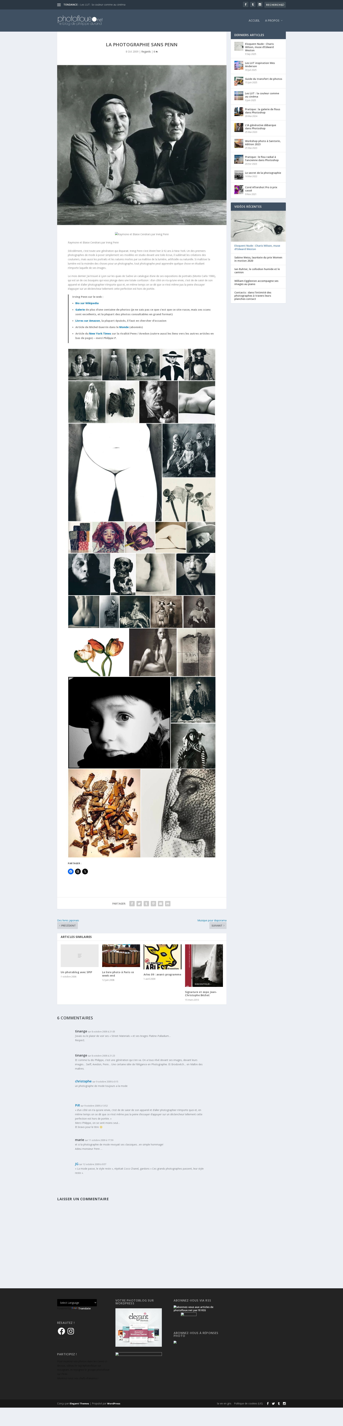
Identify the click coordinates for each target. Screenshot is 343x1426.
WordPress (113, 1403)
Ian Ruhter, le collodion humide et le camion (257, 271)
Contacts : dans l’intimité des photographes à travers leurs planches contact (252, 296)
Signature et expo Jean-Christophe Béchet (201, 993)
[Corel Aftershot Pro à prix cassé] (238, 189)
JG (76, 1164)
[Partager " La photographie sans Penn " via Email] (160, 903)
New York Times (100, 333)
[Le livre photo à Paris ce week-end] (121, 955)
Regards (146, 51)
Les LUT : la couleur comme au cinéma (102, 4)
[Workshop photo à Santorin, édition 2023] (238, 143)
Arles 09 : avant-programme (162, 974)
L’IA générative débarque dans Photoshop (260, 126)
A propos (272, 21)
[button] (85, 364)
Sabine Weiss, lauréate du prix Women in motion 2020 (258, 259)
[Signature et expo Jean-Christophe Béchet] (204, 965)
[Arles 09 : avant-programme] (163, 956)
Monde (124, 327)
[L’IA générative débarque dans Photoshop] (238, 127)
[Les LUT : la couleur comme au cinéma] (238, 95)
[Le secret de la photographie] (238, 175)
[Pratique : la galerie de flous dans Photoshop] (238, 111)
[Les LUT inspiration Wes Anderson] (238, 65)
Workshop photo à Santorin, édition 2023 (263, 142)
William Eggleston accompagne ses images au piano (256, 282)
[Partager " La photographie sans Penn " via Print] (167, 903)
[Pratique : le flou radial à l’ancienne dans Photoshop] (238, 159)
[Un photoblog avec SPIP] (80, 955)
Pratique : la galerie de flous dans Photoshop (262, 111)
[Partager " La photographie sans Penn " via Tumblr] (146, 903)
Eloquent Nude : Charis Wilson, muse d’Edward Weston (259, 47)
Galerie (80, 309)
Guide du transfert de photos (263, 79)
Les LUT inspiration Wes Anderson (260, 64)
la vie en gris (224, 1403)
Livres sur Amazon (87, 320)
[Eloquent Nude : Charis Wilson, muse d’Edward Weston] (238, 46)
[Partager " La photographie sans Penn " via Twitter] (139, 903)
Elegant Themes (79, 1403)
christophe (83, 1081)
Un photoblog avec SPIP (76, 972)
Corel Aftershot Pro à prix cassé (261, 189)
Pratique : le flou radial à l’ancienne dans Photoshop (262, 158)
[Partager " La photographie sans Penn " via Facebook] (132, 903)
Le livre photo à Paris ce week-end (118, 973)
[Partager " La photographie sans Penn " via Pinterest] (153, 903)
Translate (84, 1308)
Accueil (254, 21)
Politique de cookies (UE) (248, 1403)
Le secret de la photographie (263, 172)
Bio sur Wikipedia (87, 303)
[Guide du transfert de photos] (238, 81)
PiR (77, 1105)
